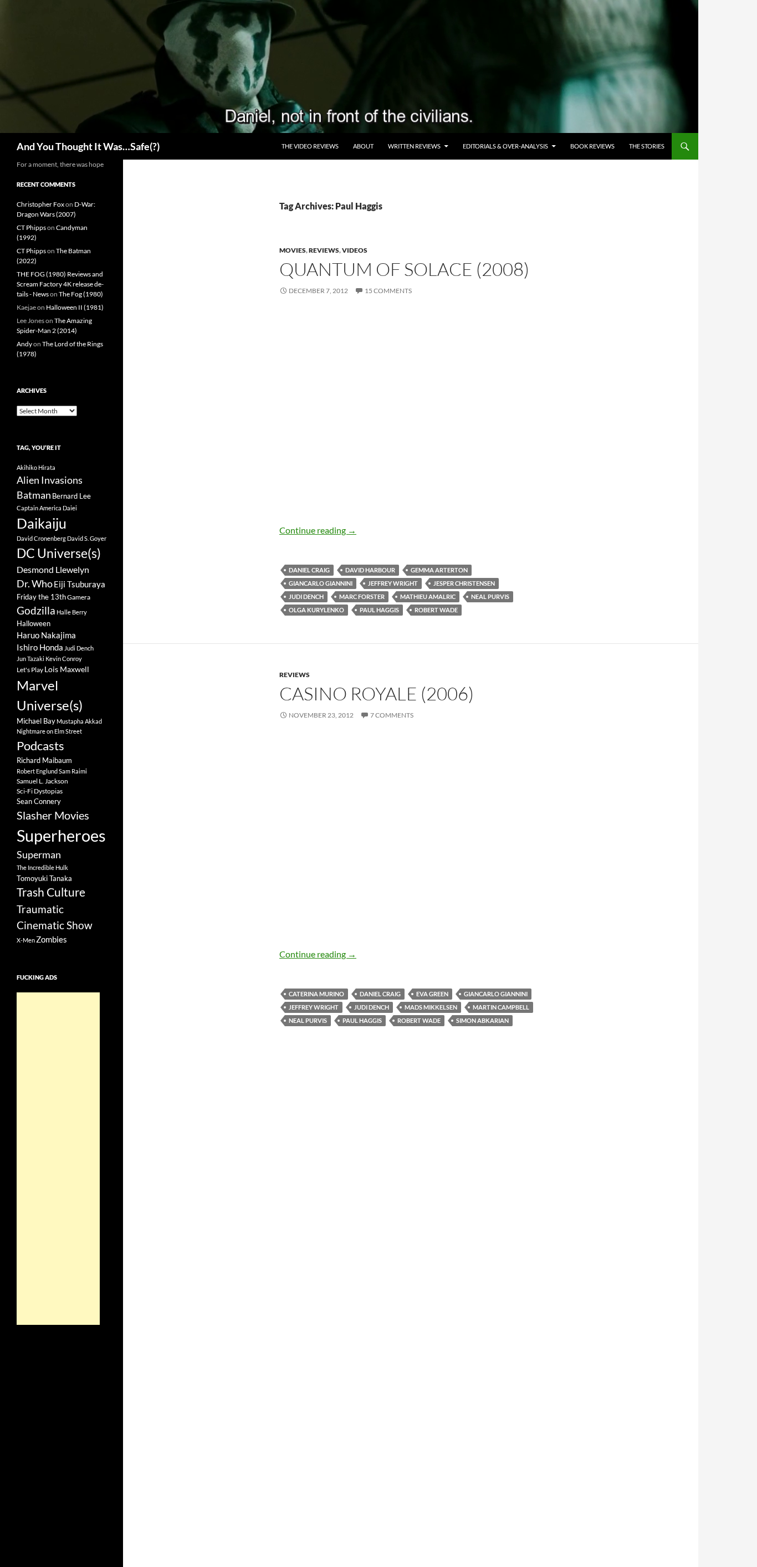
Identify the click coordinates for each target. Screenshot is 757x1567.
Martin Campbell (501, 1007)
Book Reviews (592, 146)
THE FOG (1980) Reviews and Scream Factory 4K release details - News (60, 284)
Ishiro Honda (40, 647)
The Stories (646, 146)
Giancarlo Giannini (320, 583)
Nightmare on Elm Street (49, 731)
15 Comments (388, 290)
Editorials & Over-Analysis (505, 146)
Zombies (51, 939)
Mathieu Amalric (428, 596)
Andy (24, 344)
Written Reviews (414, 146)
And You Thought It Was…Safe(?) (88, 146)
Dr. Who (35, 583)
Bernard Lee (71, 495)
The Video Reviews (310, 146)
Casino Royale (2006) (376, 693)
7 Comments (391, 715)
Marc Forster (362, 596)
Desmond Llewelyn (53, 569)
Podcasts (40, 745)
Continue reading (317, 530)
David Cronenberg (41, 538)
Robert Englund (37, 771)
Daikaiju (42, 523)
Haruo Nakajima (46, 635)
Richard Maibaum (44, 760)
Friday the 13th (41, 596)
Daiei (70, 507)
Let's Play (30, 669)
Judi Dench (306, 596)
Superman (39, 855)
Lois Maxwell (66, 669)
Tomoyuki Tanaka (44, 878)
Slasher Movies (53, 815)
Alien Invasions (50, 480)
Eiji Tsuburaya (79, 584)
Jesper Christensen (464, 583)
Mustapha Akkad (79, 721)
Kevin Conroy (63, 658)
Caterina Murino (316, 993)
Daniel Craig (309, 569)
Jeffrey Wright (393, 583)
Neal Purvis (490, 596)
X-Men (26, 940)
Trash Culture (51, 892)
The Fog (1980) (81, 294)
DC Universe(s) (59, 553)
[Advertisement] (58, 1158)
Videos (354, 250)
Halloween (33, 623)
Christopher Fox (40, 204)
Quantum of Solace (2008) (404, 269)
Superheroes (61, 835)
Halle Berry (72, 612)
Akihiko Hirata (36, 467)
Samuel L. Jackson (42, 781)
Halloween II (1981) (75, 307)
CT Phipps (31, 227)
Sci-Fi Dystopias (40, 791)
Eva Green (432, 993)
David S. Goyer (86, 538)
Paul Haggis (379, 609)
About (363, 146)
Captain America (39, 507)
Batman (34, 495)
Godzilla (36, 610)
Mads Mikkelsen (431, 1007)
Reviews (324, 250)
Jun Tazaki (30, 658)
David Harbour (370, 569)
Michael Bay (36, 720)
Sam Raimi (73, 771)
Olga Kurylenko (316, 609)
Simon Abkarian (482, 1020)
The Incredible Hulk (42, 867)
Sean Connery (39, 801)
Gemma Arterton (439, 569)
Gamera (78, 597)
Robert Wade (436, 609)
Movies (292, 250)
